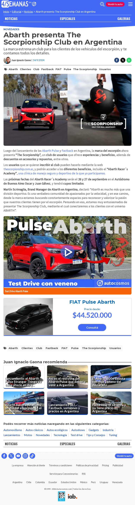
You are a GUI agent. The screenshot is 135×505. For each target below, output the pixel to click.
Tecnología (60, 435)
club (36, 69)
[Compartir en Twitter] (122, 60)
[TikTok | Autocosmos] (32, 456)
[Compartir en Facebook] (116, 60)
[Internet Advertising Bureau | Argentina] (72, 496)
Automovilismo (13, 430)
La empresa (17, 465)
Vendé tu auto (115, 4)
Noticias (28, 11)
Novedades (11, 29)
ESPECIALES (67, 18)
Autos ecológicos (57, 430)
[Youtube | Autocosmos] (18, 456)
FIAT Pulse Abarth (92, 302)
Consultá (92, 327)
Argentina (17, 482)
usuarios (105, 69)
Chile (28, 482)
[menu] (130, 4)
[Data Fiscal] (61, 496)
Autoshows (78, 430)
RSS (83, 473)
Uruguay (104, 482)
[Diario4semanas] (14, 4)
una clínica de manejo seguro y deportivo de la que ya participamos (61, 173)
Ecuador (53, 482)
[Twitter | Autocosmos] (11, 456)
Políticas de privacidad (87, 465)
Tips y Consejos (95, 435)
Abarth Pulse (50, 151)
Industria (108, 430)
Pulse (67, 69)
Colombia (40, 482)
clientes (25, 69)
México (83, 482)
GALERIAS (123, 18)
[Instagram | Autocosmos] (25, 456)
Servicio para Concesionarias (64, 473)
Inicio (6, 11)
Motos (28, 435)
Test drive (76, 435)
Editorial (16, 11)
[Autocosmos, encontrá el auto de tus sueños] (34, 4)
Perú (93, 482)
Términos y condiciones (60, 465)
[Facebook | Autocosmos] (4, 456)
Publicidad (118, 465)
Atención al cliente (36, 465)
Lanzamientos (12, 435)
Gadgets (94, 430)
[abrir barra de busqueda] (102, 4)
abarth (13, 69)
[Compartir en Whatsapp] (129, 60)
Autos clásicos (34, 430)
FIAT (59, 69)
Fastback (47, 69)
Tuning (113, 435)
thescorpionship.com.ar (18, 169)
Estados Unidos (68, 482)
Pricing (105, 465)
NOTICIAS (11, 18)
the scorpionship (85, 69)
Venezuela (117, 482)
